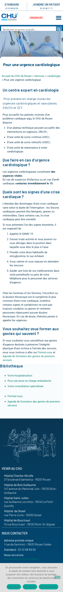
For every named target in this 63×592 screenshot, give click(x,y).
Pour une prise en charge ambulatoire (29, 380)
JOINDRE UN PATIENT (46, 4)
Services (39, 76)
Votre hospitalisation (20, 375)
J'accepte (13, 586)
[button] (58, 17)
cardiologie (53, 76)
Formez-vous (15, 396)
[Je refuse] (57, 577)
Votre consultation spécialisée (25, 386)
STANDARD (12, 4)
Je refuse (29, 586)
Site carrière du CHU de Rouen (21, 558)
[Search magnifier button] (59, 29)
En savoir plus (49, 586)
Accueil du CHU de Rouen (17, 76)
